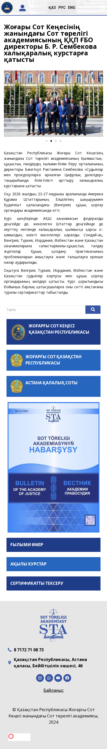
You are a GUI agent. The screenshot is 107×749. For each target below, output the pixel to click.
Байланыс (53, 690)
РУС (61, 7)
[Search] (93, 309)
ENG (71, 7)
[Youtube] (58, 678)
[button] (102, 8)
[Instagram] (40, 678)
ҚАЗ (52, 7)
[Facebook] (67, 678)
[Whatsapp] (49, 678)
